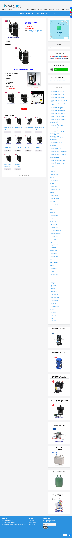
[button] (22, 21)
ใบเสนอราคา (68, 9)
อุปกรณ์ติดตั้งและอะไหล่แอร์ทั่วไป (54, 292)
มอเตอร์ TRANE (52, 166)
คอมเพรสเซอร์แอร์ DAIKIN (53, 139)
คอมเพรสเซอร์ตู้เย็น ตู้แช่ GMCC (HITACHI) (55, 150)
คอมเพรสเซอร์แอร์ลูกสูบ (53, 145)
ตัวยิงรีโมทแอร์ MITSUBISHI (54, 256)
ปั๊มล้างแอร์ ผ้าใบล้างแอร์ (54, 312)
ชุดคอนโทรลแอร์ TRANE (53, 221)
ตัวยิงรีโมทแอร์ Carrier (54, 235)
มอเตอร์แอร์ (40, 9)
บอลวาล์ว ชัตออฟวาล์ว (54, 291)
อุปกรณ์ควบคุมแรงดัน (53, 279)
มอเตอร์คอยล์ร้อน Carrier (54, 174)
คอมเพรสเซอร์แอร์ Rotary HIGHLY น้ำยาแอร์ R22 (57, 137)
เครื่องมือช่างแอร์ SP (53, 320)
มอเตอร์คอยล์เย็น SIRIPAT (54, 195)
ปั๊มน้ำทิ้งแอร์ (52, 321)
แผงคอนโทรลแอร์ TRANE (54, 227)
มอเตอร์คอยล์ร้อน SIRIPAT (54, 194)
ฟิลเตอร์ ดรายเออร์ (53, 267)
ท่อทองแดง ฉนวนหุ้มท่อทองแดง (54, 262)
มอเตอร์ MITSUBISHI (52, 197)
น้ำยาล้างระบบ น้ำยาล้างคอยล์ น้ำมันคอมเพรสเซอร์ (56, 260)
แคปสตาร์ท (52, 271)
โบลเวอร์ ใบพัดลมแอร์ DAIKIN (55, 295)
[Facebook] (70, 8)
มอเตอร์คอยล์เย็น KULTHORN (55, 204)
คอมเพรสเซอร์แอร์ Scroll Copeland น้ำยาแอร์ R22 (57, 91)
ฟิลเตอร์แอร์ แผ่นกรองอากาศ (55, 306)
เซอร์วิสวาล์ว (52, 283)
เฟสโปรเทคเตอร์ (53, 276)
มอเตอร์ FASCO (52, 183)
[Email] (70, 15)
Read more (7, 132)
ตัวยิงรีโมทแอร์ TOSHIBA (54, 253)
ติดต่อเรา (63, 9)
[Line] (70, 10)
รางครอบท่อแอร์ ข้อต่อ (54, 303)
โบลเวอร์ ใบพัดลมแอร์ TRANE (55, 294)
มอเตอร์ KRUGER (52, 206)
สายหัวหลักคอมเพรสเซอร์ (54, 277)
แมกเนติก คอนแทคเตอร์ (54, 268)
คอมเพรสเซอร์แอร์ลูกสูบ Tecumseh (55, 146)
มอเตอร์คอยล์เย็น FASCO (54, 186)
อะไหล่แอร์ (45, 9)
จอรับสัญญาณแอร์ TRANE (54, 229)
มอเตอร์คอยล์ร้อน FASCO (54, 184)
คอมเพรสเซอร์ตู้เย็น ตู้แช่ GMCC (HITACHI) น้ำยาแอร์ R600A (59, 154)
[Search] (69, 48)
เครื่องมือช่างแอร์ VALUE (54, 318)
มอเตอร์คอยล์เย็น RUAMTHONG (55, 191)
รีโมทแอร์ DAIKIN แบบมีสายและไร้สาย (56, 241)
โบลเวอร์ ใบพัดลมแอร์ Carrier (55, 297)
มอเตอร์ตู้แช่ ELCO (52, 212)
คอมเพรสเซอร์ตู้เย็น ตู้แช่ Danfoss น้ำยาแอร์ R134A (57, 159)
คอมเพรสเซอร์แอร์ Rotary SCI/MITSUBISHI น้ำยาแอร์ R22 (58, 116)
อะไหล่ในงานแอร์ (52, 265)
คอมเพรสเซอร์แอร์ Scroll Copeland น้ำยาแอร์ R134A (58, 92)
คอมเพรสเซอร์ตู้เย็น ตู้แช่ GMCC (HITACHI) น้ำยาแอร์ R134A (59, 151)
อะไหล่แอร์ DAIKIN (52, 9)
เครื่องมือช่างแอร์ (52, 309)
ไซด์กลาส (52, 286)
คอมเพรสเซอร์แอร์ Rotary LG (37, 31)
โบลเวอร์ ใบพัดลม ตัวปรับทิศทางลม (55, 299)
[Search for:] (59, 47)
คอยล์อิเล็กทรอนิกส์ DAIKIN (54, 248)
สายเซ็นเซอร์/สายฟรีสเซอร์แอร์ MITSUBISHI (57, 257)
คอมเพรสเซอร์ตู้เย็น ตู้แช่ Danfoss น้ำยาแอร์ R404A (58, 160)
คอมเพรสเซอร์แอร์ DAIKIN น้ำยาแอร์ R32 (56, 143)
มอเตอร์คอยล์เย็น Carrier (54, 175)
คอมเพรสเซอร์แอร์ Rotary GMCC (54, 133)
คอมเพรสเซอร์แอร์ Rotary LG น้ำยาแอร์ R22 (56, 124)
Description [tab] (8, 41)
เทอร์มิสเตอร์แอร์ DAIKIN (54, 247)
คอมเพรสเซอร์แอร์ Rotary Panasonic (55, 128)
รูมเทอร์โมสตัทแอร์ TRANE (54, 226)
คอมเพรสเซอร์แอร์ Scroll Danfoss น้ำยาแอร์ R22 (57, 107)
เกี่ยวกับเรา (58, 9)
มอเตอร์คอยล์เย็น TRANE (54, 169)
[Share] (70, 17)
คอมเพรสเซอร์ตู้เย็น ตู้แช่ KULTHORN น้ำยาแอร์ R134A (58, 165)
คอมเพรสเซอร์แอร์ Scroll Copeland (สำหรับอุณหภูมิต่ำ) (57, 99)
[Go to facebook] (69, 535)
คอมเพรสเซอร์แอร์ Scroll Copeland (55, 89)
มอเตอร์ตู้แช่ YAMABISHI (53, 210)
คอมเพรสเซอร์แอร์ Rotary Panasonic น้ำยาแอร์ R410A (58, 130)
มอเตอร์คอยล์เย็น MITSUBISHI (55, 200)
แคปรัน (52, 270)
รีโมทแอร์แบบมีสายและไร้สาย (54, 215)
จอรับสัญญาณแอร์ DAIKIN (54, 245)
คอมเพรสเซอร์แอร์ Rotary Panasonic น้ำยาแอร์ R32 (58, 131)
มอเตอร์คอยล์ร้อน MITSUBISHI (55, 198)
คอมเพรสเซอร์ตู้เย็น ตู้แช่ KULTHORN (55, 162)
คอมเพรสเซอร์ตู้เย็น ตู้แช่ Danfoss (54, 157)
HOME (28, 9)
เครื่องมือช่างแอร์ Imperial (54, 315)
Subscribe (45, 527)
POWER (28, 175)
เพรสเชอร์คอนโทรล (53, 280)
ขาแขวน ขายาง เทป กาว (54, 302)
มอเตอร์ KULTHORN (52, 201)
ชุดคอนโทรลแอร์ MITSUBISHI (54, 254)
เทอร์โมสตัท (51, 264)
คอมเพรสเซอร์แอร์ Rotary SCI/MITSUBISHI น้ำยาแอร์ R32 (58, 119)
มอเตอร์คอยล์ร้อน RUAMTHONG (55, 189)
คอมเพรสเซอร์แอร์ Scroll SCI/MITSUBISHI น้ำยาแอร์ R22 (58, 113)
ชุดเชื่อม (52, 311)
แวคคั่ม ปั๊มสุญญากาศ (54, 314)
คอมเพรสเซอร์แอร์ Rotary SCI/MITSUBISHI (56, 115)
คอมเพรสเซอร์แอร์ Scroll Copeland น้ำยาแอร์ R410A (58, 95)
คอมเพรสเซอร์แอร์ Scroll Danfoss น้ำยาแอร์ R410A (58, 110)
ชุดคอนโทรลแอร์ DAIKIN (53, 239)
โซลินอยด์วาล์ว (53, 288)
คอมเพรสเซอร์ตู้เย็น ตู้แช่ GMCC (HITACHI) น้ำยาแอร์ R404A (59, 153)
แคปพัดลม (52, 273)
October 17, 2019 (24, 175)
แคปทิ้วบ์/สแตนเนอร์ (53, 285)
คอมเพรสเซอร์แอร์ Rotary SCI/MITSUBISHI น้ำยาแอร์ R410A (59, 118)
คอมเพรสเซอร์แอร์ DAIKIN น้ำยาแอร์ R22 (56, 140)
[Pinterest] (70, 12)
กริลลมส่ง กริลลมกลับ (54, 308)
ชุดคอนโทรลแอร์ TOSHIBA (53, 250)
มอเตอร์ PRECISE (52, 207)
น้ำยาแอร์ (51, 259)
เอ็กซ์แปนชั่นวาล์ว (53, 282)
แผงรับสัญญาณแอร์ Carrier (55, 238)
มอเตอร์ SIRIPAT (52, 192)
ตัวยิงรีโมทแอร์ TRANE (54, 224)
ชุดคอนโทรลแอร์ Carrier (53, 232)
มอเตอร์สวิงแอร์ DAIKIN (54, 181)
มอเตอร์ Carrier (52, 172)
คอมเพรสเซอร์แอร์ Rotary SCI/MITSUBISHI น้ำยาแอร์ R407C (59, 121)
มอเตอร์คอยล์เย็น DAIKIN (54, 180)
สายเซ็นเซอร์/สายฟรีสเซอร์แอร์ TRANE (56, 230)
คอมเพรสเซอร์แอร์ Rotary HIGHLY (54, 136)
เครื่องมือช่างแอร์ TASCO (54, 317)
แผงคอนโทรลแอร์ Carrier (54, 236)
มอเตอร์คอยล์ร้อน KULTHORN (55, 203)
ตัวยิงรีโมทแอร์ (53, 216)
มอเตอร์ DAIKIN (52, 177)
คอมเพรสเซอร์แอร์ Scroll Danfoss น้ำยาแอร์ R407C (58, 108)
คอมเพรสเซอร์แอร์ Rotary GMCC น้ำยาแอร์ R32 (57, 134)
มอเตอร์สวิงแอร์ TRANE (54, 171)
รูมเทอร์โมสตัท (52, 218)
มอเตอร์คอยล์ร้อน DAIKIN (54, 178)
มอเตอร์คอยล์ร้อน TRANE (54, 168)
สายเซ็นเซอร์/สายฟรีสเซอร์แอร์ (55, 219)
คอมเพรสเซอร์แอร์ (33, 9)
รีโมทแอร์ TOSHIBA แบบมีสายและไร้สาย (56, 251)
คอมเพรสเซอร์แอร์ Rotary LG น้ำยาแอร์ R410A (57, 125)
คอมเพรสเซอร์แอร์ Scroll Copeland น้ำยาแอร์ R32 (57, 97)
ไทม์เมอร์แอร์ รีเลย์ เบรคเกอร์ (54, 274)
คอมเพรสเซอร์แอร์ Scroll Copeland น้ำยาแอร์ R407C (58, 94)
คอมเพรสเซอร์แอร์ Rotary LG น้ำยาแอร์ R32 (35, 30)
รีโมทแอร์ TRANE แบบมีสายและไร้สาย (56, 222)
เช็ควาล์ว (52, 289)
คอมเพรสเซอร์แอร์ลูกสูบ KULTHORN (56, 148)
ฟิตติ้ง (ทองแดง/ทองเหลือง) (54, 305)
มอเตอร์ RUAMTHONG (53, 188)
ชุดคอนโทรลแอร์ (52, 213)
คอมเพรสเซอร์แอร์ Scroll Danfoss (54, 105)
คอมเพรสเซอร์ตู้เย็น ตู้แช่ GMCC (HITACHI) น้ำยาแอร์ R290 (58, 156)
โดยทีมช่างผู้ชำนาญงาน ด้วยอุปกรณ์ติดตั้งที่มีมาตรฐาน (57, 80)
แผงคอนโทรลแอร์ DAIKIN (54, 244)
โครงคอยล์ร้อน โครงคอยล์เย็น (55, 300)
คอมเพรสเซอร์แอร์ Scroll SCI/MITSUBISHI (55, 112)
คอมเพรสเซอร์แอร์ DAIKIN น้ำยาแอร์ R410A (56, 142)
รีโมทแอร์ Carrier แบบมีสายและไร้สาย (56, 233)
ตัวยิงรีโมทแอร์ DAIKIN (54, 242)
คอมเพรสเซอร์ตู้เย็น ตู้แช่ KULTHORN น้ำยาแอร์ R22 (57, 163)
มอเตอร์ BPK (51, 209)
